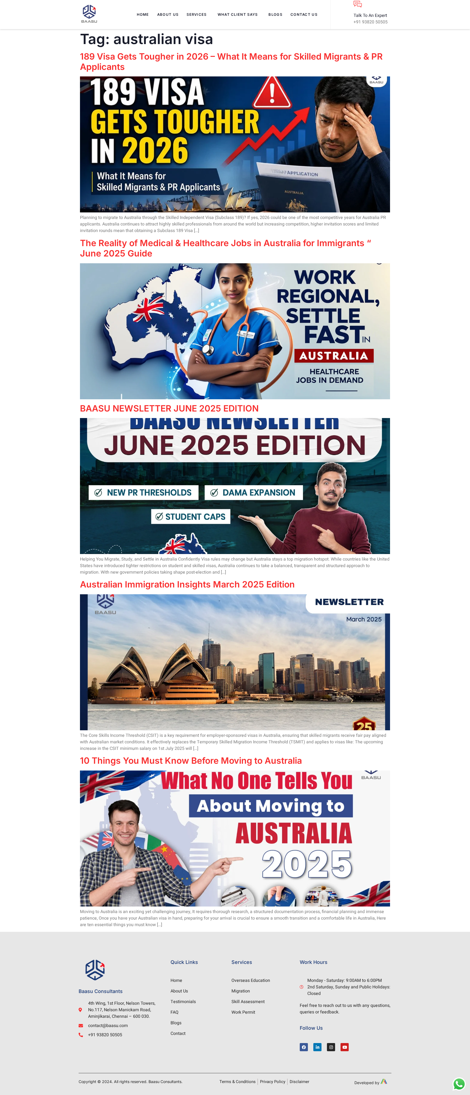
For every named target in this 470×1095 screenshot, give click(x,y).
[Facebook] (304, 1047)
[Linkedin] (317, 1047)
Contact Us (303, 14)
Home (143, 14)
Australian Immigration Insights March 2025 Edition (187, 584)
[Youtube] (345, 1047)
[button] (198, 14)
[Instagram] (331, 1047)
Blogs (275, 14)
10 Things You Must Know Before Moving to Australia (191, 760)
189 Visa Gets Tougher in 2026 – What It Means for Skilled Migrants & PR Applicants (231, 61)
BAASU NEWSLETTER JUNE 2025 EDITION (169, 408)
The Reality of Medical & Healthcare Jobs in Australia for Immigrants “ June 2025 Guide (225, 248)
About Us (167, 14)
